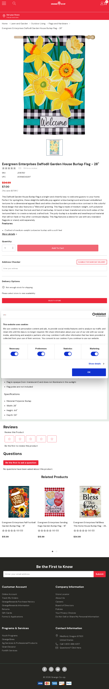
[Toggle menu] (4, 3)
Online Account (9, 594)
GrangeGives (8, 639)
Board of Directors (65, 605)
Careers (59, 601)
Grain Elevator (9, 646)
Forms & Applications (12, 616)
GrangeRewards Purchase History (18, 601)
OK (89, 372)
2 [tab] (56, 551)
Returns (6, 609)
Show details (95, 364)
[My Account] (102, 3)
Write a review (30, 168)
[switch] (41, 354)
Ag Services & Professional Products (19, 643)
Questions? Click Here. (70, 647)
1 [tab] (52, 551)
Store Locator (62, 594)
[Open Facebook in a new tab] (44, 669)
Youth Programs (10, 635)
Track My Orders (10, 598)
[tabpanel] (19, 516)
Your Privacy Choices (66, 612)
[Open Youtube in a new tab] (58, 669)
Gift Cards (7, 612)
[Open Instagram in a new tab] (51, 669)
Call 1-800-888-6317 (70, 644)
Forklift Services (9, 650)
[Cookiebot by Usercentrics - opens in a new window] (94, 315)
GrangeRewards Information (15, 605)
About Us (60, 598)
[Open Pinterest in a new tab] (64, 669)
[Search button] (14, 3)
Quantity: (7, 241)
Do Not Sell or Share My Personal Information (77, 616)
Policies (59, 609)
